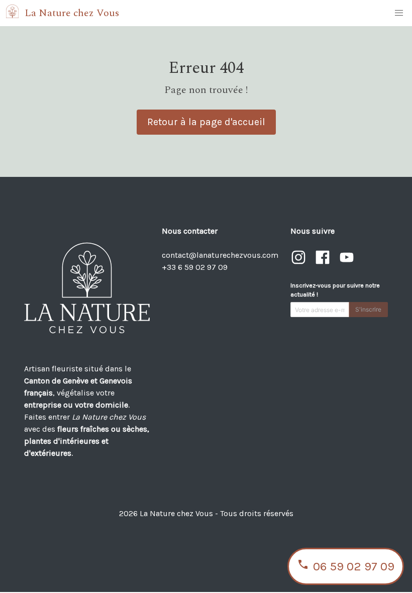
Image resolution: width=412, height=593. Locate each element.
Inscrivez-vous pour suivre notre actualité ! (335, 290)
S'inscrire (368, 309)
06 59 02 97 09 (353, 566)
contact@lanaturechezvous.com (220, 255)
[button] (399, 13)
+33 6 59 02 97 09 (195, 267)
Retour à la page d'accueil (206, 122)
